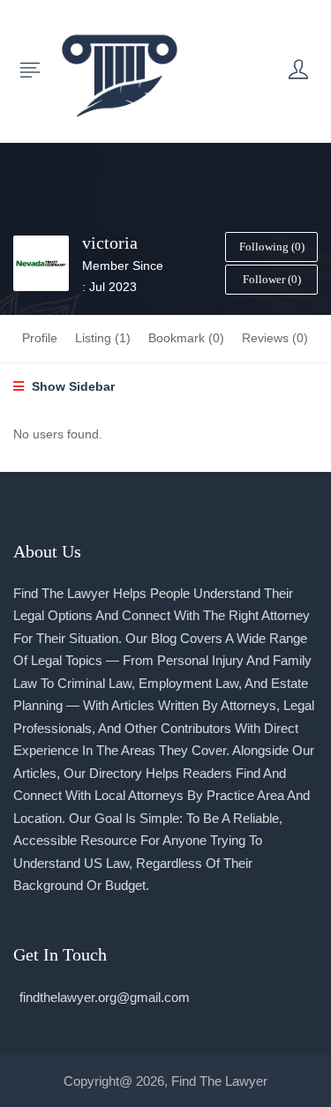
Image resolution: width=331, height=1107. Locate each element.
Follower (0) (272, 279)
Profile (39, 338)
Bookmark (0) (186, 338)
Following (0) (272, 246)
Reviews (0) (275, 338)
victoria (110, 242)
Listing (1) (103, 338)
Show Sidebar (71, 386)
